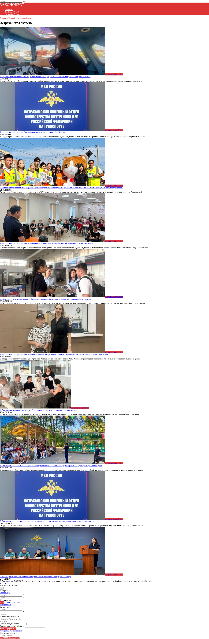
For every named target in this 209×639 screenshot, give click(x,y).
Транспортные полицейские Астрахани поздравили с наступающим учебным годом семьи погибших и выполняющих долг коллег (54, 354)
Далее (9, 583)
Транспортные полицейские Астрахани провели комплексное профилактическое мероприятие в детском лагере (46, 243)
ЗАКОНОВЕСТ (12, 5)
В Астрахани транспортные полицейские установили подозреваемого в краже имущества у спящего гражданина (47, 521)
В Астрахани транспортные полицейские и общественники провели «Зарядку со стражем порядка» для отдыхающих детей (51, 466)
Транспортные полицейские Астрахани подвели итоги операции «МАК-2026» (32, 132)
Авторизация (5, 605)
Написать (9, 10)
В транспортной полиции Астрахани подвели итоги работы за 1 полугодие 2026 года (35, 577)
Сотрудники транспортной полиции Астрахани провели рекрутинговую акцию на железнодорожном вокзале (45, 299)
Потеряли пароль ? (12, 602)
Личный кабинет (12, 14)
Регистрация (5, 593)
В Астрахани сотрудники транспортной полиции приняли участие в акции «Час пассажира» (38, 410)
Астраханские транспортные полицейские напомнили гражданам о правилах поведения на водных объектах (45, 77)
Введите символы (8, 626)
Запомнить (7, 600)
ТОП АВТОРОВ (12, 12)
